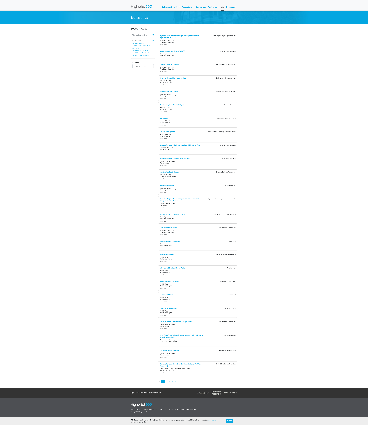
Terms (171, 409)
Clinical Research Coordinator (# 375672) (172, 51)
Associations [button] (187, 7)
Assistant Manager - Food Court (170, 241)
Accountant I (164, 118)
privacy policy (212, 420)
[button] (153, 41)
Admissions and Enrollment (140, 55)
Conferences (201, 7)
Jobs (222, 7)
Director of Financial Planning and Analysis (173, 78)
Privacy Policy (163, 409)
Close (229, 421)
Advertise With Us (136, 409)
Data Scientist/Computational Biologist (172, 105)
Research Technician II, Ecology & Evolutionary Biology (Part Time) (180, 145)
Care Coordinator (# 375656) (168, 228)
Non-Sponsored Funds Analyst (169, 91)
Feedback (154, 409)
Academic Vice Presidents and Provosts (144, 46)
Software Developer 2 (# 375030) (170, 64)
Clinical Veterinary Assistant (168, 308)
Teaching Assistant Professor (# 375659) (172, 214)
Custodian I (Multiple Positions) (169, 350)
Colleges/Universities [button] (170, 7)
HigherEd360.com (144, 412)
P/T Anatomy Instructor (167, 254)
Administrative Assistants (140, 50)
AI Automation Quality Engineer (169, 172)
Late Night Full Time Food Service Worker (172, 268)
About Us (147, 409)
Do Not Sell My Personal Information (186, 409)
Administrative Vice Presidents (141, 53)
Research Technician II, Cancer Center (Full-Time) (175, 158)
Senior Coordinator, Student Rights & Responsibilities (176, 322)
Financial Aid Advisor (166, 295)
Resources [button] (230, 7)
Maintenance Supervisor (167, 185)
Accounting (135, 48)
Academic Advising (138, 43)
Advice (213, 7)
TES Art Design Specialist (167, 132)
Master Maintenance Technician (169, 281)
